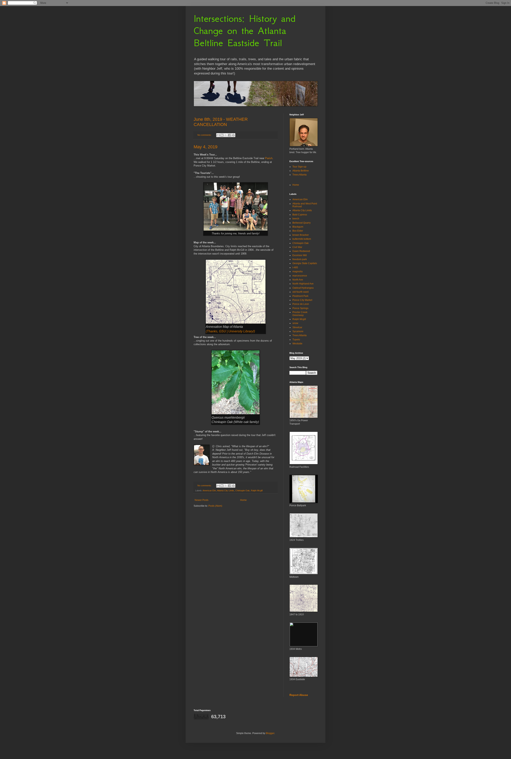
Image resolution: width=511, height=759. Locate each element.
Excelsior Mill (299, 255)
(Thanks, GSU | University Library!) (230, 331)
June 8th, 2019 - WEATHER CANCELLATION (221, 122)
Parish (268, 158)
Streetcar (297, 327)
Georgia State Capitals (304, 263)
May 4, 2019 (205, 146)
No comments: (204, 135)
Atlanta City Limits (225, 490)
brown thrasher (300, 235)
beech (295, 218)
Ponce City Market (302, 300)
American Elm (209, 490)
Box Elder (297, 230)
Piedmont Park (300, 296)
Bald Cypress (299, 214)
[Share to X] (226, 135)
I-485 (295, 267)
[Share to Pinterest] (233, 135)
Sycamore (297, 331)
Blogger (270, 733)
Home (243, 500)
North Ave (297, 279)
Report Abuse (298, 695)
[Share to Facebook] (230, 135)
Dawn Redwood (301, 251)
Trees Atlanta (299, 174)
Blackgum (297, 226)
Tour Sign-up (299, 166)
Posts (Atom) (215, 505)
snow (295, 323)
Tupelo (296, 339)
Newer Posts (201, 500)
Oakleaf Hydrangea (303, 287)
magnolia (297, 271)
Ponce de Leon (300, 304)
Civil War (297, 247)
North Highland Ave (303, 283)
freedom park (299, 259)
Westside (297, 343)
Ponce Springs (300, 308)
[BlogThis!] (222, 135)
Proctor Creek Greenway (299, 313)
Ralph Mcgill (256, 490)
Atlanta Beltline (300, 170)
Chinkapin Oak (242, 490)
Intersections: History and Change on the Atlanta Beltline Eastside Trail (244, 30)
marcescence (299, 275)
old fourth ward (300, 291)
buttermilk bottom (301, 239)
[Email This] (218, 135)
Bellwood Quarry (301, 222)
